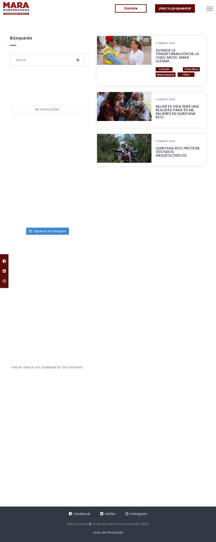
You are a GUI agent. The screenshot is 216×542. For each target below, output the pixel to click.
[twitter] (4, 271)
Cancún (164, 69)
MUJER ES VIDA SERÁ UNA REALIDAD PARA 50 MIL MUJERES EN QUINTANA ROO (177, 112)
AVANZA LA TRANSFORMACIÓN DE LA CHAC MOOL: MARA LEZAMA (177, 56)
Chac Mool (191, 69)
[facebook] (4, 261)
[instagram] (4, 281)
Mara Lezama (165, 74)
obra (186, 74)
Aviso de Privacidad (108, 532)
